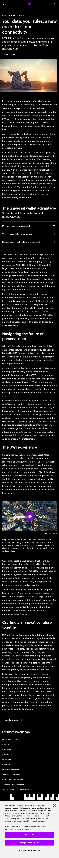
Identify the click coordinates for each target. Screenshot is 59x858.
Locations (6, 759)
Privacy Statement (10, 769)
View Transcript (50, 533)
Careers (5, 744)
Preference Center (10, 739)
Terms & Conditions (11, 774)
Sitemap (6, 764)
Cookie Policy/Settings (12, 779)
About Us (6, 749)
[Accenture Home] (29, 4)
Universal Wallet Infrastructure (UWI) (33, 275)
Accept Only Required (30, 843)
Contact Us (7, 754)
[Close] (55, 805)
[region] (29, 829)
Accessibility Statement (13, 784)
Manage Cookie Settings (29, 850)
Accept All (29, 835)
